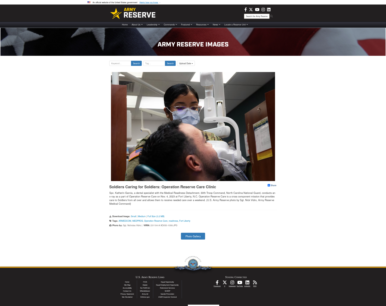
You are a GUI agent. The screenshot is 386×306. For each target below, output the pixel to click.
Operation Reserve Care (156, 220)
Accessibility (127, 288)
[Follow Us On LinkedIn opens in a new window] (247, 283)
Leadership (152, 24)
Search (136, 63)
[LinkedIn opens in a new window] (269, 9)
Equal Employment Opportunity (167, 285)
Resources (201, 24)
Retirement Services (167, 288)
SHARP (167, 291)
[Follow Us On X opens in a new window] (224, 283)
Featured (185, 24)
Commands (169, 24)
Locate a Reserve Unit (235, 24)
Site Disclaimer (127, 297)
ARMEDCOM (125, 220)
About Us (136, 24)
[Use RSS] (255, 283)
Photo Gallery (193, 236)
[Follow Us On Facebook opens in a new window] (217, 283)
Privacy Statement (127, 294)
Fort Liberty (184, 220)
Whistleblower (145, 291)
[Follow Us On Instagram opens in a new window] (232, 283)
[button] (150, 2)
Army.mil (145, 294)
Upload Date (185, 63)
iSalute (145, 285)
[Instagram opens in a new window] (263, 9)
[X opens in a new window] (251, 9)
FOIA (145, 282)
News (215, 24)
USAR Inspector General (167, 297)
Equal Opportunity (167, 282)
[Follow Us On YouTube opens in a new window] (240, 283)
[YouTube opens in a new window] (257, 9)
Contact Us (127, 291)
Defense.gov (145, 297)
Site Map (127, 285)
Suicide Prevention (167, 294)
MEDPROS (137, 220)
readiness (173, 220)
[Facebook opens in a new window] (245, 9)
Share (273, 185)
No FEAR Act (145, 288)
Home (125, 24)
